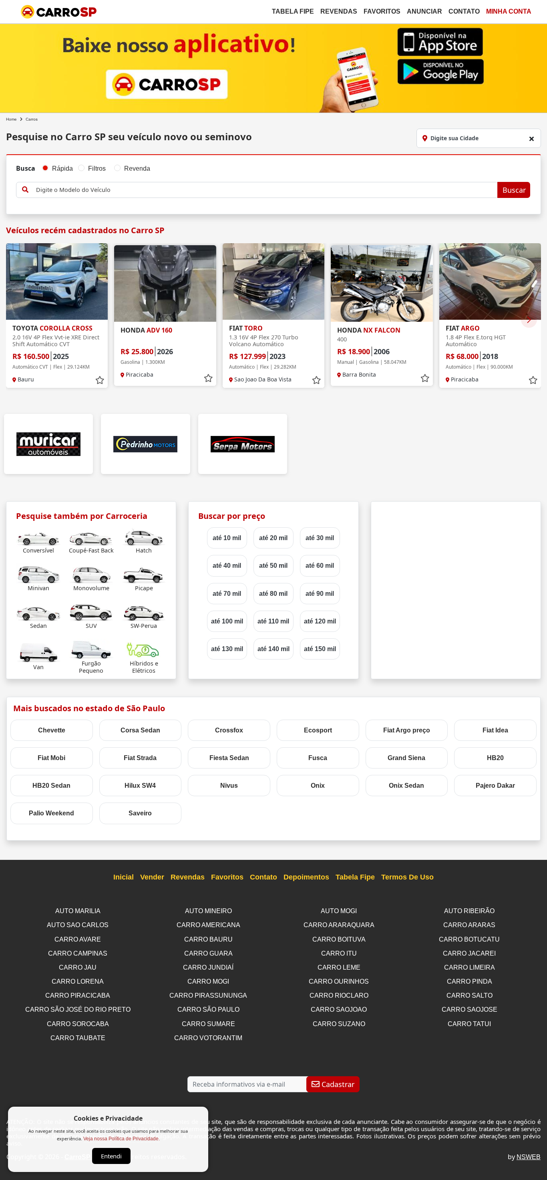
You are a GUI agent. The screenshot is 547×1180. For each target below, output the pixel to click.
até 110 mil (273, 621)
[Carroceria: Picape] (144, 573)
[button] (529, 320)
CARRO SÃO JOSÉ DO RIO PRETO (78, 1009)
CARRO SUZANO (339, 1024)
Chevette (51, 730)
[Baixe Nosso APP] (273, 66)
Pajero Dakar (495, 785)
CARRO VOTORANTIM (208, 1038)
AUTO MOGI (339, 911)
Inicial (123, 877)
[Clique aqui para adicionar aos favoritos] (100, 380)
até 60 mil (320, 565)
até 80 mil (273, 593)
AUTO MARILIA (78, 911)
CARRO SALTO (469, 995)
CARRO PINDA (469, 981)
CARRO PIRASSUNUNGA (208, 995)
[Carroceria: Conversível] (38, 536)
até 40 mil (227, 565)
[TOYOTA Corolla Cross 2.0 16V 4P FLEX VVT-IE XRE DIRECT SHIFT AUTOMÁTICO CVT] (57, 281)
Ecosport (318, 730)
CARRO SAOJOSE (469, 1009)
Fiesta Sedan (229, 757)
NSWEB (529, 1157)
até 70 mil (227, 593)
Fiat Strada (140, 757)
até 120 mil (320, 621)
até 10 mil (227, 538)
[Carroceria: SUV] (91, 611)
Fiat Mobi (51, 757)
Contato (464, 11)
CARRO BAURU (208, 939)
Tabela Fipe (293, 11)
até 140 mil (273, 648)
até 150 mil (320, 648)
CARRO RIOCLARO (339, 995)
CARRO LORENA (78, 981)
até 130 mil (227, 648)
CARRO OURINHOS (339, 981)
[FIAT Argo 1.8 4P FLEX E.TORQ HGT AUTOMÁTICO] (490, 281)
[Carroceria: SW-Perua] (144, 611)
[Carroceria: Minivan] (38, 573)
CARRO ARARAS (469, 925)
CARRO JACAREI (469, 953)
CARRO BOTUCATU (469, 939)
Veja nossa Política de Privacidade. (121, 1139)
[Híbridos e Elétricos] (144, 648)
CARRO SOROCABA (78, 1024)
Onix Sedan (406, 785)
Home (11, 119)
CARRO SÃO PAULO (208, 1009)
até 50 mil (273, 565)
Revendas (338, 11)
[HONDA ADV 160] (165, 283)
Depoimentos (306, 877)
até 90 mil (320, 593)
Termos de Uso (407, 877)
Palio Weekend (51, 813)
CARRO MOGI (208, 981)
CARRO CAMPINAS (77, 953)
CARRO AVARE (77, 939)
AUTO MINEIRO (208, 911)
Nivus (229, 785)
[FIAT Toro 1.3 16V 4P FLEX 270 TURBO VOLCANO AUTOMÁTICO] (273, 281)
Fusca (317, 757)
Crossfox (229, 730)
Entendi (111, 1156)
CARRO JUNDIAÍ (208, 967)
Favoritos (382, 11)
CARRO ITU (339, 953)
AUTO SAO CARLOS (78, 925)
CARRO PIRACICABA (77, 995)
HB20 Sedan (51, 785)
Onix (318, 785)
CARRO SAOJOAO (339, 1009)
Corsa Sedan (140, 730)
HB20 (495, 757)
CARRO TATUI (469, 1024)
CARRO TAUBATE (77, 1038)
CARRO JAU (78, 967)
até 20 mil (273, 538)
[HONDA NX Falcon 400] (381, 283)
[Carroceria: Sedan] (38, 611)
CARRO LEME (339, 967)
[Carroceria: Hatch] (144, 536)
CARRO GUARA (208, 953)
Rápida (62, 168)
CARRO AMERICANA (208, 925)
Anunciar (424, 11)
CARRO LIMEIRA (469, 967)
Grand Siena (406, 757)
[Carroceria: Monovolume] (91, 573)
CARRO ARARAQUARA (339, 925)
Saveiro (140, 813)
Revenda (137, 168)
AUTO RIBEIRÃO (469, 911)
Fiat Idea (495, 730)
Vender (152, 877)
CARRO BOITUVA (339, 939)
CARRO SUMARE (208, 1024)
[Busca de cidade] (531, 138)
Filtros (97, 168)
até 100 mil (227, 621)
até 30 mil (320, 538)
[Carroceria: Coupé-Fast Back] (91, 536)
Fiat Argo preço (406, 730)
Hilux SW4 (140, 785)
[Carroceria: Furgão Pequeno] (91, 648)
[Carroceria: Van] (38, 652)
